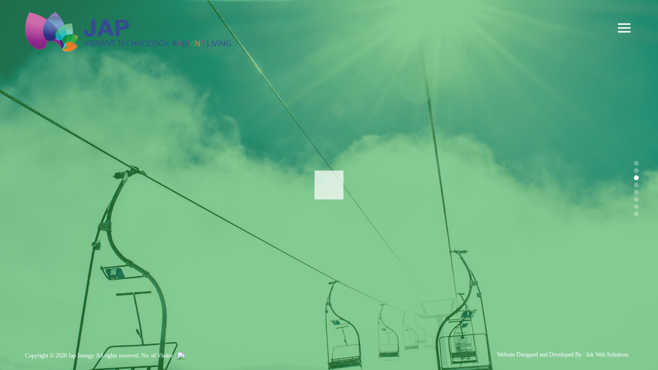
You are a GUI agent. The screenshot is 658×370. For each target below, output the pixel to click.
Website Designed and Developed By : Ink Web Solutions (563, 354)
